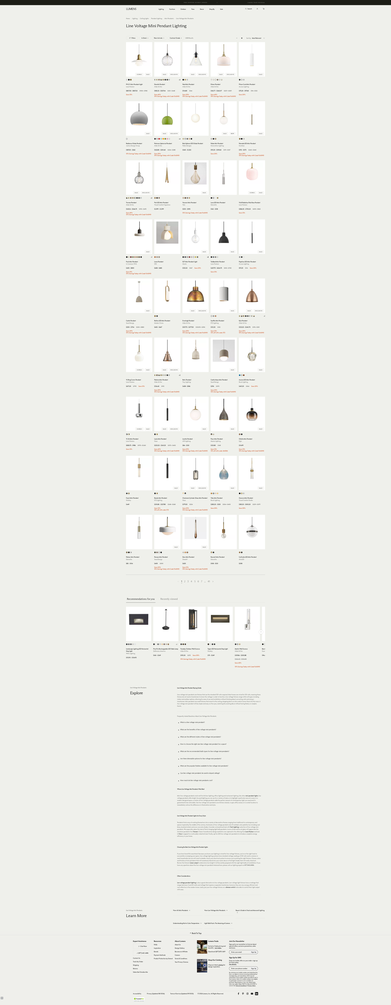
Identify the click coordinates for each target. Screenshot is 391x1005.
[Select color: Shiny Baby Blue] (161, 139)
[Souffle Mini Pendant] (224, 291)
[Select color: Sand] (159, 257)
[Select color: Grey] (187, 552)
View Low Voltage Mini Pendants (214, 910)
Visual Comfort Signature (162, 205)
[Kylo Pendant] (252, 291)
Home (128, 18)
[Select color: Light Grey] (187, 257)
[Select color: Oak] (189, 198)
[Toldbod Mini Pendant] (224, 232)
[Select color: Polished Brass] (129, 434)
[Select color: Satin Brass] (215, 139)
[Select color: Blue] (239, 375)
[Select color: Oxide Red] (131, 257)
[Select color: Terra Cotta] (215, 316)
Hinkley (128, 500)
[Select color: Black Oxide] (127, 493)
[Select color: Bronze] (157, 198)
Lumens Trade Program (256, 2)
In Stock (144, 38)
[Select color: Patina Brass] (139, 257)
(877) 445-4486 (143, 953)
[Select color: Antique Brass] (157, 79)
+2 (179, 80)
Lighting (134, 18)
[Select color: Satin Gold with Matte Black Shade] (254, 316)
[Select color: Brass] (185, 79)
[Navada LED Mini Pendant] (252, 114)
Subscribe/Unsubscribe (140, 972)
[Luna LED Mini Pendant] (224, 173)
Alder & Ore (158, 87)
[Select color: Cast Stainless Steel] (133, 644)
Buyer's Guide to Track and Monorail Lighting (250, 910)
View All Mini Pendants (180, 910)
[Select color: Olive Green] (155, 552)
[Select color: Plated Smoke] (217, 79)
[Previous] (173, 2)
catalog (220, 965)
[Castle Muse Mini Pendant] (224, 351)
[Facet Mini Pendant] (139, 469)
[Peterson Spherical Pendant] (167, 114)
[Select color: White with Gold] (213, 434)
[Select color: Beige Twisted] (129, 139)
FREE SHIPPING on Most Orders (195, 2)
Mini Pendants (169, 18)
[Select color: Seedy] (219, 79)
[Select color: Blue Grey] (213, 257)
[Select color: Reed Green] (133, 257)
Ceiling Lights (144, 18)
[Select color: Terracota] (155, 257)
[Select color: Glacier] (213, 493)
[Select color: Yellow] (195, 257)
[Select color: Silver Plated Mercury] (221, 79)
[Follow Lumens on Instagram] (247, 993)
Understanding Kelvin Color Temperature (186, 923)
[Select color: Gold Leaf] (168, 644)
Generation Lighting (217, 146)
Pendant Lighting (156, 18)
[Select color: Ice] (215, 493)
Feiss (180, 834)
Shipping (136, 965)
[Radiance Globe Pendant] (139, 114)
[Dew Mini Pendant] (195, 528)
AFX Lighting (186, 441)
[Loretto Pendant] (195, 410)
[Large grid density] (241, 38)
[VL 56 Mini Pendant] (139, 410)
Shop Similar (140, 74)
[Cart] (264, 9)
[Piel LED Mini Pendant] (167, 173)
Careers (177, 955)
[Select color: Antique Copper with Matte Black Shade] (241, 316)
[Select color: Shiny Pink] (167, 139)
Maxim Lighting (216, 441)
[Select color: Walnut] (185, 198)
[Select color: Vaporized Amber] (239, 434)
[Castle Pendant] (139, 291)
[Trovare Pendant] (139, 173)
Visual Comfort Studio (246, 500)
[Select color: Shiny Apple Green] (165, 139)
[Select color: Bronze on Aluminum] (129, 644)
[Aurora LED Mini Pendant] (252, 351)
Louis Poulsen (130, 87)
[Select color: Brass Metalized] (131, 79)
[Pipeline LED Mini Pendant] (252, 232)
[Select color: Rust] (164, 644)
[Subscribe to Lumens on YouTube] (252, 993)
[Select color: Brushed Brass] (163, 79)
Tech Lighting (234, 827)
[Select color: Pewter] (159, 198)
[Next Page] (213, 581)
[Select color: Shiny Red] (159, 139)
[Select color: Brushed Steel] (239, 257)
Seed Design (130, 323)
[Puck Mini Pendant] (139, 232)
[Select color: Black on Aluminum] (127, 644)
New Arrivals (158, 38)
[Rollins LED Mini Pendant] (167, 291)
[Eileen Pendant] (224, 55)
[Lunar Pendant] (167, 232)
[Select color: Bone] (129, 257)
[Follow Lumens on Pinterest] (243, 993)
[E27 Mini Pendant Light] (195, 232)
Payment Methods (159, 955)
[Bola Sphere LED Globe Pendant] (195, 114)
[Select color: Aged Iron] (239, 493)
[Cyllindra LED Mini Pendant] (252, 528)
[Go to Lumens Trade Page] (202, 947)
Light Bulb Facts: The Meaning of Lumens (217, 923)
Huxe (156, 441)
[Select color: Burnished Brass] (241, 493)
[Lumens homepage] (131, 9)
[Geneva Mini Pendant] (252, 469)
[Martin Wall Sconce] (247, 619)
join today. (218, 948)
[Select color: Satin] (244, 79)
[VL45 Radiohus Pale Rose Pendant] (252, 173)
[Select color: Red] (189, 257)
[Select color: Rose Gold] (189, 139)
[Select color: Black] (183, 79)
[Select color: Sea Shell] (217, 493)
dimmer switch (230, 887)
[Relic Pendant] (195, 351)
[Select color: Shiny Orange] (163, 139)
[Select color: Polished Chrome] (169, 79)
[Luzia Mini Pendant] (167, 410)
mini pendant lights (252, 796)
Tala (183, 205)
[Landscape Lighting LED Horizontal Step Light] (138, 619)
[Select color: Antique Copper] (159, 79)
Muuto (184, 264)
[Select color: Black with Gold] (211, 434)
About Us (178, 944)
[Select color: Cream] (157, 257)
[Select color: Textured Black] (181, 644)
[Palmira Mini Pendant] (167, 351)
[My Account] (257, 9)
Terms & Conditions (181, 958)
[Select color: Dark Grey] (185, 257)
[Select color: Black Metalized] (129, 79)
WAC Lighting (130, 653)
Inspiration (157, 948)
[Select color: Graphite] (187, 198)
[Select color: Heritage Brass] (129, 493)
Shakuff (184, 559)
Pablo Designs (186, 146)
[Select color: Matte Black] (165, 79)
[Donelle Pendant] (167, 55)
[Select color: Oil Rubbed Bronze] (167, 79)
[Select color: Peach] (135, 257)
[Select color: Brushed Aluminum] (157, 139)
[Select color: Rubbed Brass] (239, 644)
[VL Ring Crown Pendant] (139, 351)
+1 (151, 257)
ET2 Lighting (215, 323)
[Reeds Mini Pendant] (167, 469)
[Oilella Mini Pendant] (252, 410)
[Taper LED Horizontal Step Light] (220, 619)
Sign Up (253, 952)
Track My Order (138, 961)
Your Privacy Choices (181, 962)
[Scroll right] (261, 632)
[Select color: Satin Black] (212, 644)
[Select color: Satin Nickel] (244, 139)
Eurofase (242, 146)
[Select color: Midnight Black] (213, 139)
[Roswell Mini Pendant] (224, 528)
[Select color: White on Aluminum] (135, 644)
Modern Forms (158, 323)
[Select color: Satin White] (210, 644)
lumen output (194, 863)
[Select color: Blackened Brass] (141, 257)
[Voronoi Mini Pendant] (195, 173)
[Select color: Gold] (157, 434)
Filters (133, 38)
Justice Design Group (133, 146)
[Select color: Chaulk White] (211, 316)
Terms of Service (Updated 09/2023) (182, 993)
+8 (208, 257)
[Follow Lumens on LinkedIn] (256, 993)
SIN (155, 264)
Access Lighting (244, 87)
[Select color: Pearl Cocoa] (157, 552)
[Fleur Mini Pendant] (224, 410)
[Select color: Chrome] (127, 79)
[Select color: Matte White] (215, 79)
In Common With (131, 264)
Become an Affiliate (181, 951)
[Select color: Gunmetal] (187, 139)
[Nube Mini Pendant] (224, 114)
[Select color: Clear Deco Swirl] (211, 79)
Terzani (195, 831)
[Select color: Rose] (191, 257)
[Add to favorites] (128, 75)
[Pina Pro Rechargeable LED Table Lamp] (165, 619)
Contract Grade (175, 38)
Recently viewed (169, 598)
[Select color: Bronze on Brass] (131, 644)
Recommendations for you (141, 598)
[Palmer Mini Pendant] (139, 528)
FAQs (155, 944)
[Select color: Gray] (213, 316)
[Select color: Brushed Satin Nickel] (155, 79)
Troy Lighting (186, 382)
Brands (156, 951)
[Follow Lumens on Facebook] (238, 993)
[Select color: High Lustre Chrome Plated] (127, 434)
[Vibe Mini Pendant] (224, 469)
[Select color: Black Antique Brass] (161, 79)
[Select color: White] (131, 139)
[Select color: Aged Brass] (217, 198)
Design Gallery (180, 948)
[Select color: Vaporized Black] (241, 434)
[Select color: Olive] (197, 257)
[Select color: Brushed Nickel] (211, 139)
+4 (179, 139)
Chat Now (143, 946)
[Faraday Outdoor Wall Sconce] (193, 619)
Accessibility (137, 993)
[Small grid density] (236, 38)
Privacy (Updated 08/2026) (156, 993)
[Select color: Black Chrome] (241, 552)
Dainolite (214, 205)
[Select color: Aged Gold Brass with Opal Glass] (183, 493)
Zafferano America (159, 651)
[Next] (217, 2)
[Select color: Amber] (244, 375)
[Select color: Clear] (213, 79)
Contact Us (136, 958)
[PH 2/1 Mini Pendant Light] (139, 55)
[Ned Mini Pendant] (195, 55)
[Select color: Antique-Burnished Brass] (155, 198)
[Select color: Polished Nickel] (252, 316)
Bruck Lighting (243, 382)
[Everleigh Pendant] (195, 291)
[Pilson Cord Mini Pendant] (252, 55)
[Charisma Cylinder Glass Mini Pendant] (195, 469)
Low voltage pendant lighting (186, 883)
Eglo (240, 441)
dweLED (241, 559)
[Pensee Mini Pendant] (167, 528)
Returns (135, 968)
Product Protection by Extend (163, 958)
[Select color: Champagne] (211, 493)
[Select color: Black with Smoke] (185, 493)
